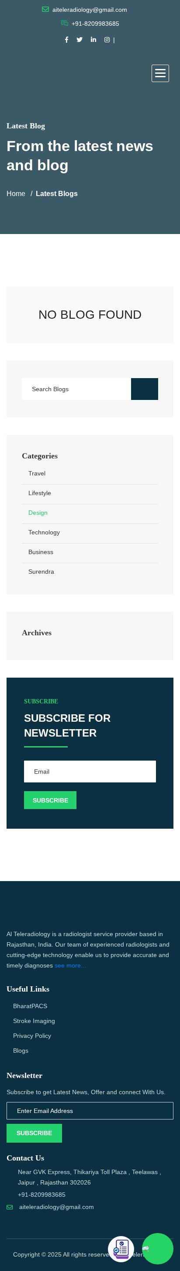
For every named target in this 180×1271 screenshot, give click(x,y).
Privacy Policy (32, 1035)
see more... (70, 965)
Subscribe (34, 1133)
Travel (36, 473)
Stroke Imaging (34, 1020)
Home (16, 193)
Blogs (20, 1050)
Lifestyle (39, 492)
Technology (44, 532)
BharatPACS (30, 1005)
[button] (160, 73)
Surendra (41, 571)
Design (38, 512)
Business (40, 551)
